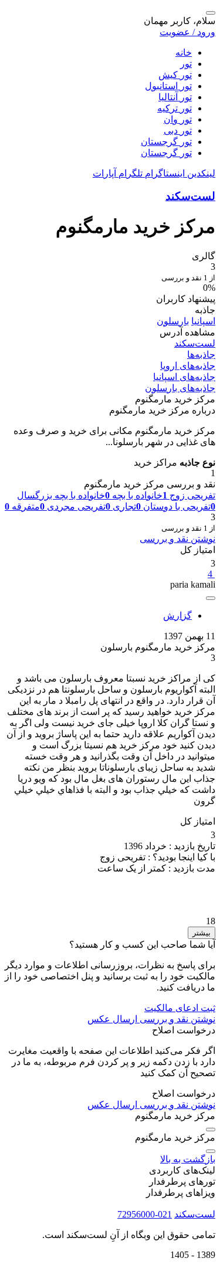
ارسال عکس (112, 1019)
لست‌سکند (190, 196)
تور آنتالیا (175, 97)
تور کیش (175, 75)
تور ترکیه (174, 108)
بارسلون (173, 321)
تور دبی (178, 130)
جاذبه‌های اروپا (187, 366)
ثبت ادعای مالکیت (179, 1008)
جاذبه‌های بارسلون (180, 388)
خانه (183, 52)
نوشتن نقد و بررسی (177, 539)
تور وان (178, 119)
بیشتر (201, 932)
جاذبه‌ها (201, 355)
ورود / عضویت (187, 32)
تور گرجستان (166, 142)
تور (186, 64)
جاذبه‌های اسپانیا (184, 377)
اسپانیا (203, 321)
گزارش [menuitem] (177, 615)
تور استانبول (168, 86)
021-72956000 (144, 1214)
